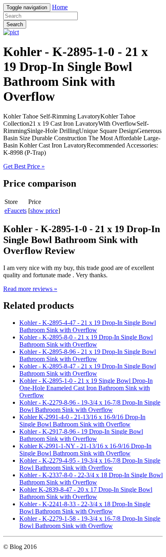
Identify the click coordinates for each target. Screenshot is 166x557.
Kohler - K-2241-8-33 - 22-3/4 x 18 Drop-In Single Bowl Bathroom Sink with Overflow (84, 508)
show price (44, 210)
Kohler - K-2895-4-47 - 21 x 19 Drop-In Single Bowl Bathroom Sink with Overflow (87, 326)
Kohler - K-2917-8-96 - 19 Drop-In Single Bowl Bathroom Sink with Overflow (81, 435)
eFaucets (15, 210)
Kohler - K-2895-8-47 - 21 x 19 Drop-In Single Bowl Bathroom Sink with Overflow (87, 370)
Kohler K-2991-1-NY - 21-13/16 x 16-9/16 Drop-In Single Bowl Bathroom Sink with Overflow (85, 450)
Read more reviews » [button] (30, 288)
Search (14, 24)
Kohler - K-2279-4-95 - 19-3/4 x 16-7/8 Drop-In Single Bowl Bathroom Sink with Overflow (89, 464)
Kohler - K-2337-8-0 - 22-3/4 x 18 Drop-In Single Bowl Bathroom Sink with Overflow (91, 479)
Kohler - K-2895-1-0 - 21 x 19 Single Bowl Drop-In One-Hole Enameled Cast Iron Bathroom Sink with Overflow (86, 388)
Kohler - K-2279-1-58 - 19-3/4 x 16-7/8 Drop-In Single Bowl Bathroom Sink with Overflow (89, 522)
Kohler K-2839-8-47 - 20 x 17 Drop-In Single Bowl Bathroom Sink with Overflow (85, 493)
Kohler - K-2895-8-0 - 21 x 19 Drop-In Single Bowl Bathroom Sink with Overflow (86, 341)
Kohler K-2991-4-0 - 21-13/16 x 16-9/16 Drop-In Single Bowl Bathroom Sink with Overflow (82, 421)
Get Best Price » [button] (24, 166)
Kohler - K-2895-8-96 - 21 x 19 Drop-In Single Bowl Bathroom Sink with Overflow (87, 355)
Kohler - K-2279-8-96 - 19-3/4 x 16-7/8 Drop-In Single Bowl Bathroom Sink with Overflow (89, 406)
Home (60, 7)
